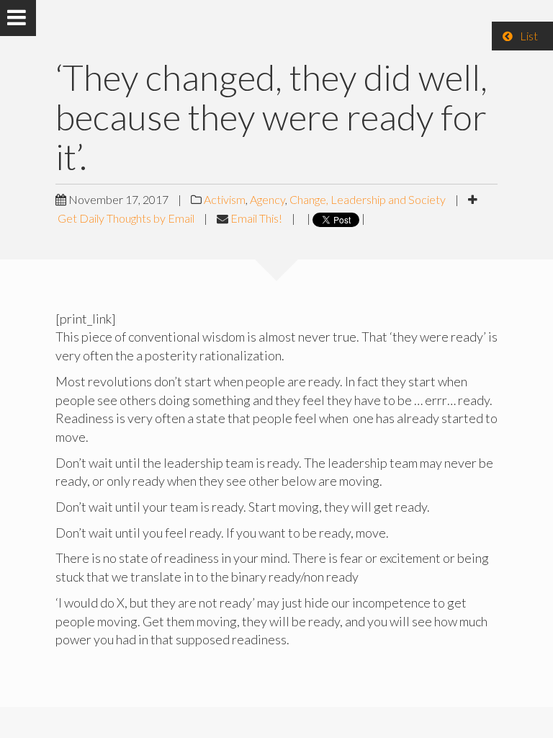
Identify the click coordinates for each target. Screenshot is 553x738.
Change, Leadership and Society (367, 199)
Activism (225, 199)
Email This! (256, 218)
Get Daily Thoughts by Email (126, 218)
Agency (267, 199)
